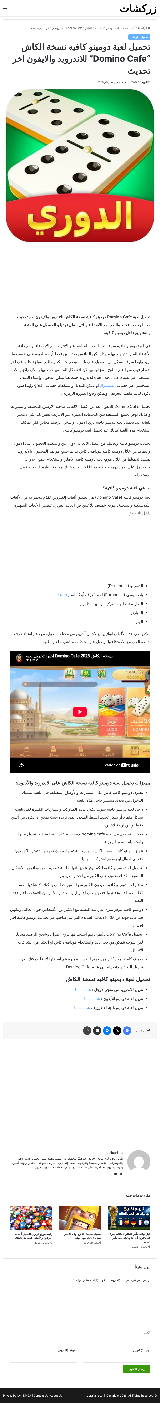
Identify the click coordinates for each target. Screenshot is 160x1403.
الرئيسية (143, 28)
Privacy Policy (12, 1395)
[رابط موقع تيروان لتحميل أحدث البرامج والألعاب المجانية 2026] (31, 1217)
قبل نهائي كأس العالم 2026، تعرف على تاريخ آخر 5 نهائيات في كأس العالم (129, 1237)
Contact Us (41, 1395)
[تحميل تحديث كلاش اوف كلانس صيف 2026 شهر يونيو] (80, 1218)
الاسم (147, 1332)
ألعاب (132, 28)
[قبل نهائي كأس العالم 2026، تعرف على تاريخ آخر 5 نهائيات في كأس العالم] (129, 1218)
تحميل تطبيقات (139, 37)
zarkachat (114, 1153)
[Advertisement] (80, 277)
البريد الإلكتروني (141, 1350)
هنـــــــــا (83, 989)
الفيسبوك (108, 385)
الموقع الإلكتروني (67, 1350)
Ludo (62, 594)
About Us (56, 1395)
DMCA (27, 1395)
